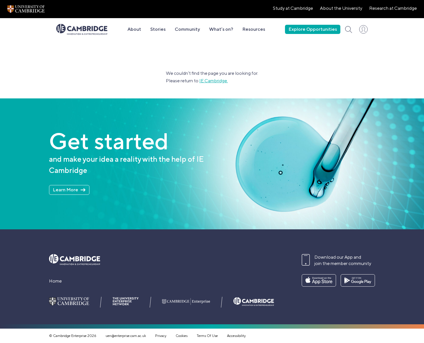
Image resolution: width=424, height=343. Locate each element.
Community (187, 29)
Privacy (160, 336)
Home (55, 281)
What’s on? (221, 29)
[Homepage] (81, 29)
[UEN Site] (26, 9)
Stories (158, 29)
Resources (253, 29)
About (134, 29)
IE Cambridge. (213, 80)
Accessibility (236, 336)
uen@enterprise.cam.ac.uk (126, 336)
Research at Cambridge (393, 8)
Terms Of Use (207, 336)
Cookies (181, 336)
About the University (341, 8)
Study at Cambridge (293, 8)
